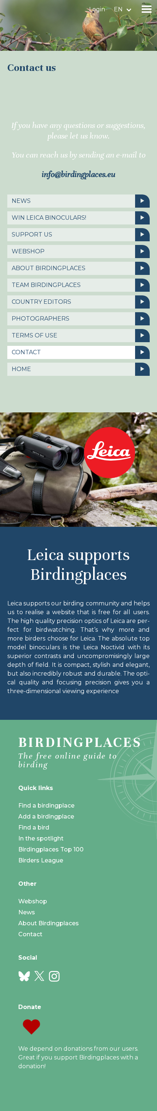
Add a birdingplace (46, 816)
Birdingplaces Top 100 (51, 849)
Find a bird (33, 827)
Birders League (40, 860)
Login (97, 9)
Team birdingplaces (46, 284)
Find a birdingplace (46, 805)
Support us (32, 234)
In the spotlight (41, 838)
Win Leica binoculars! (49, 217)
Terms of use (34, 335)
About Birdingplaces (48, 268)
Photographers (40, 318)
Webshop (28, 251)
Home (21, 369)
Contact (26, 352)
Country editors (41, 301)
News (21, 200)
